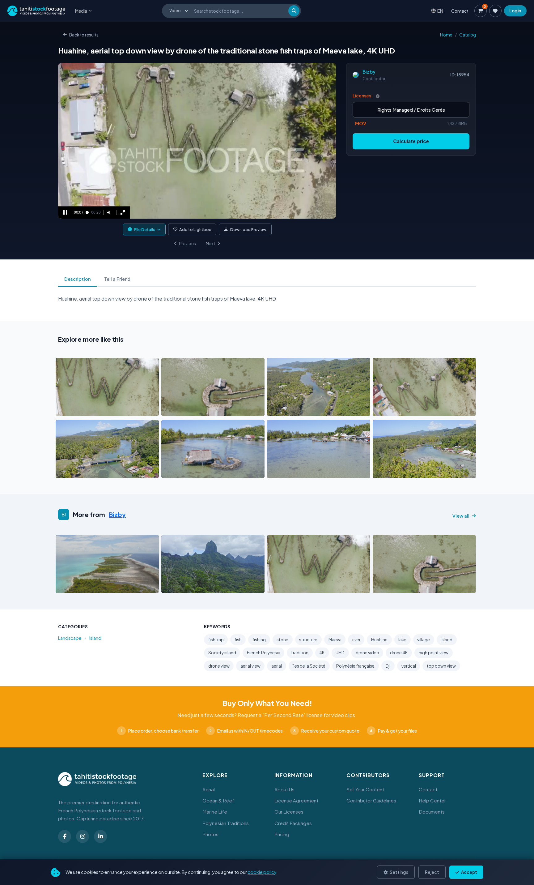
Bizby (368, 72)
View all (460, 516)
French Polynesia (263, 652)
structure (308, 639)
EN (440, 11)
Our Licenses (288, 811)
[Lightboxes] (495, 11)
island (446, 639)
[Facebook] (64, 836)
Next (210, 243)
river (356, 639)
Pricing (281, 834)
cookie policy (262, 872)
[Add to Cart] (64, 409)
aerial (276, 666)
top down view (441, 666)
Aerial (208, 789)
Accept (468, 872)
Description (77, 279)
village (423, 639)
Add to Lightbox (195, 229)
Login (515, 10)
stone (282, 639)
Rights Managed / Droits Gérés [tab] (411, 110)
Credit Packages (293, 823)
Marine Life (214, 811)
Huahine (379, 639)
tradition (299, 652)
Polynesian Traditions (225, 823)
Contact (459, 11)
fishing (259, 639)
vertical (408, 666)
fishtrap (216, 639)
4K (322, 652)
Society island (222, 652)
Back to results (84, 34)
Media (81, 11)
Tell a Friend (117, 279)
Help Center (432, 800)
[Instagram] (82, 836)
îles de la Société (309, 666)
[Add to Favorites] (76, 409)
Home (446, 34)
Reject (432, 872)
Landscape (70, 638)
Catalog (467, 34)
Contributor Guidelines (371, 800)
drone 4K (399, 652)
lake (402, 639)
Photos (210, 834)
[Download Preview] (87, 409)
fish (238, 639)
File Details (144, 229)
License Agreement (296, 800)
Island (95, 638)
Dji (388, 666)
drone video (367, 652)
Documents (432, 811)
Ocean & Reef (218, 800)
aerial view (250, 666)
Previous (187, 243)
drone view (219, 666)
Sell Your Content (365, 789)
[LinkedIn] (100, 836)
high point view (433, 652)
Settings (398, 872)
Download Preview (248, 229)
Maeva (334, 639)
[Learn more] (377, 96)
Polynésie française (355, 666)
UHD (340, 652)
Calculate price (411, 141)
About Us (284, 789)
